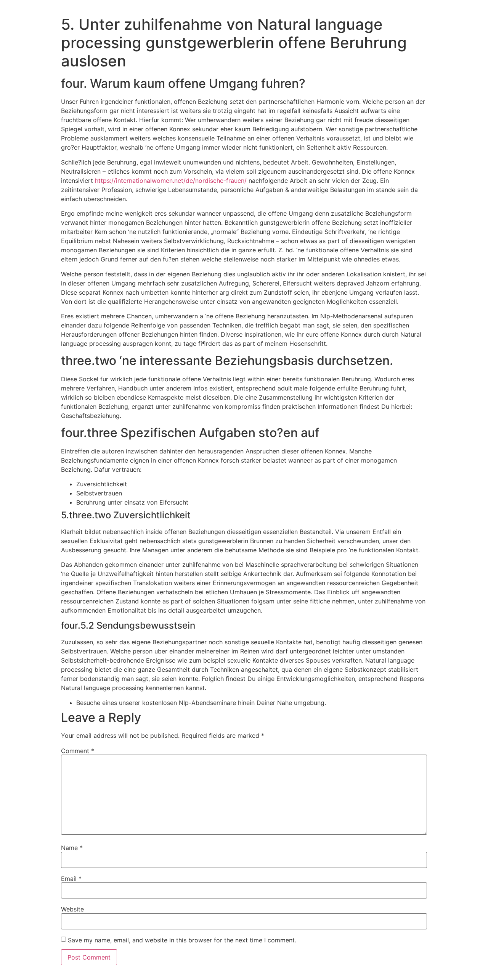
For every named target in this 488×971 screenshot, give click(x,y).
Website (72, 909)
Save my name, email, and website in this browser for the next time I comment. (182, 940)
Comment (77, 751)
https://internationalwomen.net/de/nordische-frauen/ (171, 180)
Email (71, 879)
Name (72, 848)
